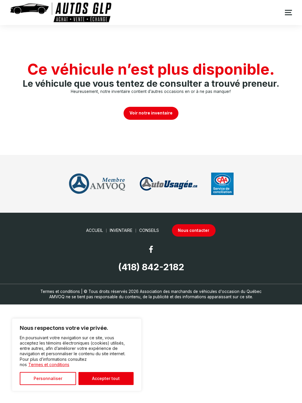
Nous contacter (193, 230)
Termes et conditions (48, 364)
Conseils (149, 230)
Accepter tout (106, 378)
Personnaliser (48, 378)
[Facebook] (151, 249)
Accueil (94, 230)
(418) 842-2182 (151, 267)
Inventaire (121, 230)
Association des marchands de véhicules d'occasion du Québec (201, 291)
